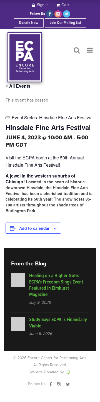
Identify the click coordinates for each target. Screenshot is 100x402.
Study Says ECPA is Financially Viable (58, 323)
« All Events (18, 86)
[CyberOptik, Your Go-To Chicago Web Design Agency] (68, 372)
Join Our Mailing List (65, 23)
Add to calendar (34, 228)
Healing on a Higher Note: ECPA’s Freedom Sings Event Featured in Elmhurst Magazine (56, 285)
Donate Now (28, 23)
